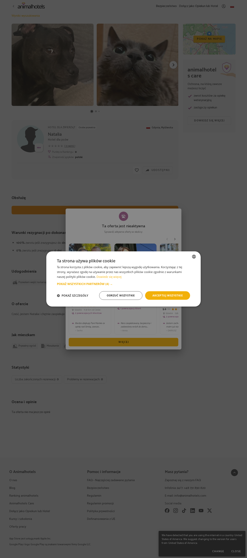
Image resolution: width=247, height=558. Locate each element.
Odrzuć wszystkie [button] (121, 295)
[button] (123, 284)
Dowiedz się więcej (109, 277)
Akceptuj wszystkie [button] (167, 295)
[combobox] (194, 256)
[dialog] (123, 278)
